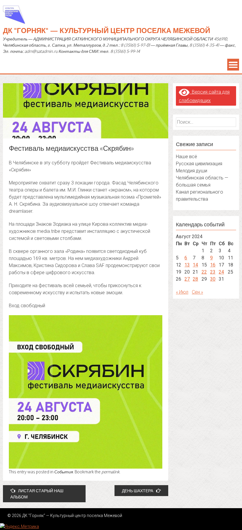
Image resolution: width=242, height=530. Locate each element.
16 (212, 265)
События (63, 471)
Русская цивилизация (199, 163)
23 (212, 272)
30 (212, 279)
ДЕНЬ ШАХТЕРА (137, 490)
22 (204, 272)
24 (221, 272)
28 (195, 279)
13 (187, 265)
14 (195, 265)
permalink (111, 471)
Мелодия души (191, 171)
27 (187, 279)
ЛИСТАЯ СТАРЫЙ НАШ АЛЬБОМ (36, 493)
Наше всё (186, 156)
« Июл (182, 292)
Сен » (197, 292)
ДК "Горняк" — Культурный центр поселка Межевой (106, 30)
